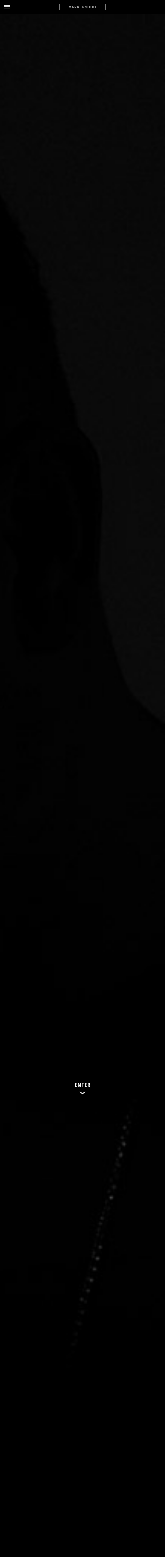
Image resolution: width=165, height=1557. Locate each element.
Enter (83, 1085)
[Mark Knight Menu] (82, 7)
